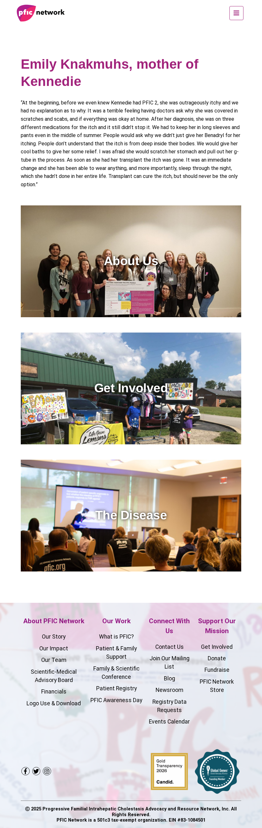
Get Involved (217, 647)
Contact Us (169, 647)
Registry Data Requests (169, 706)
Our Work (116, 621)
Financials (53, 691)
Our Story (54, 636)
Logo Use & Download (54, 703)
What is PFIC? (116, 636)
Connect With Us (169, 626)
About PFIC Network (53, 621)
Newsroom (169, 690)
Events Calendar (169, 721)
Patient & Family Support (116, 652)
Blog (169, 678)
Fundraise (216, 670)
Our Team (53, 660)
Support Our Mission (217, 626)
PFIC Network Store (217, 685)
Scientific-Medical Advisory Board (54, 676)
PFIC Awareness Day (116, 700)
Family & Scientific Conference (116, 672)
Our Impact (53, 648)
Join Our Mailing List (169, 662)
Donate (217, 658)
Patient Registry (116, 688)
